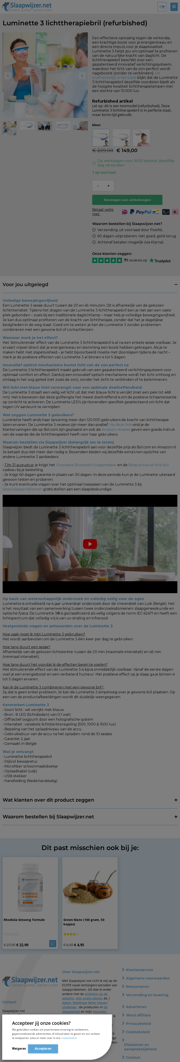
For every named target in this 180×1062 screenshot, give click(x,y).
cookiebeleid (68, 1038)
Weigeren (19, 1048)
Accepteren (43, 1048)
